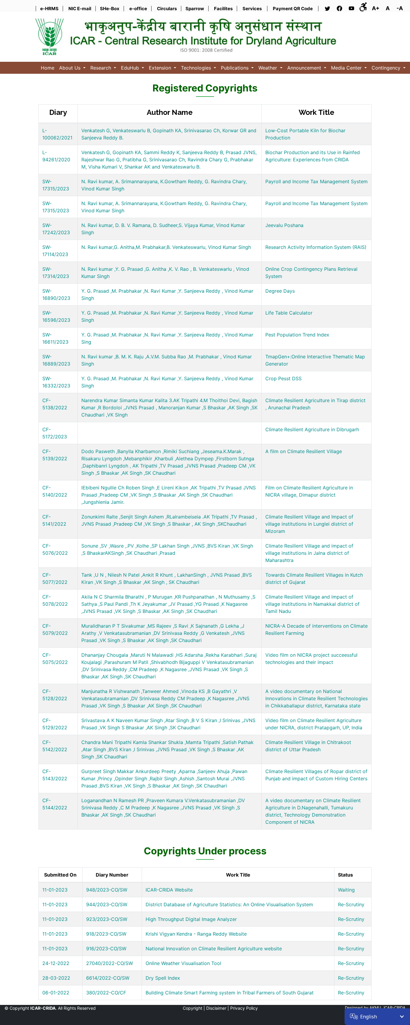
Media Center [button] (347, 68)
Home (47, 68)
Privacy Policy (244, 1008)
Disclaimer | (217, 1008)
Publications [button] (235, 68)
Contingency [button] (387, 68)
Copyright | (194, 1008)
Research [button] (101, 68)
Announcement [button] (305, 68)
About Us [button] (70, 68)
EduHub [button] (130, 68)
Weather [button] (268, 68)
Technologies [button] (197, 68)
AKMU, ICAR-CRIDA (387, 1007)
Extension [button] (161, 68)
